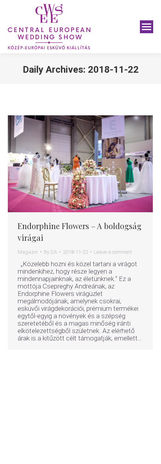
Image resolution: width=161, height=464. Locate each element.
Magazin (28, 252)
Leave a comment (113, 252)
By (50, 252)
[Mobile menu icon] (146, 26)
